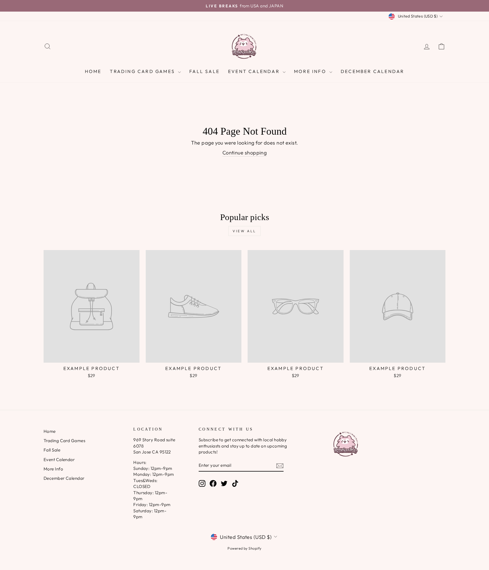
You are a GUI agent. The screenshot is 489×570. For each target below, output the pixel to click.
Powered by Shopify (244, 548)
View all (244, 231)
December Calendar (372, 71)
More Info (311, 71)
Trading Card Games (143, 71)
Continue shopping (244, 152)
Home (93, 71)
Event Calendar (254, 71)
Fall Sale (204, 71)
